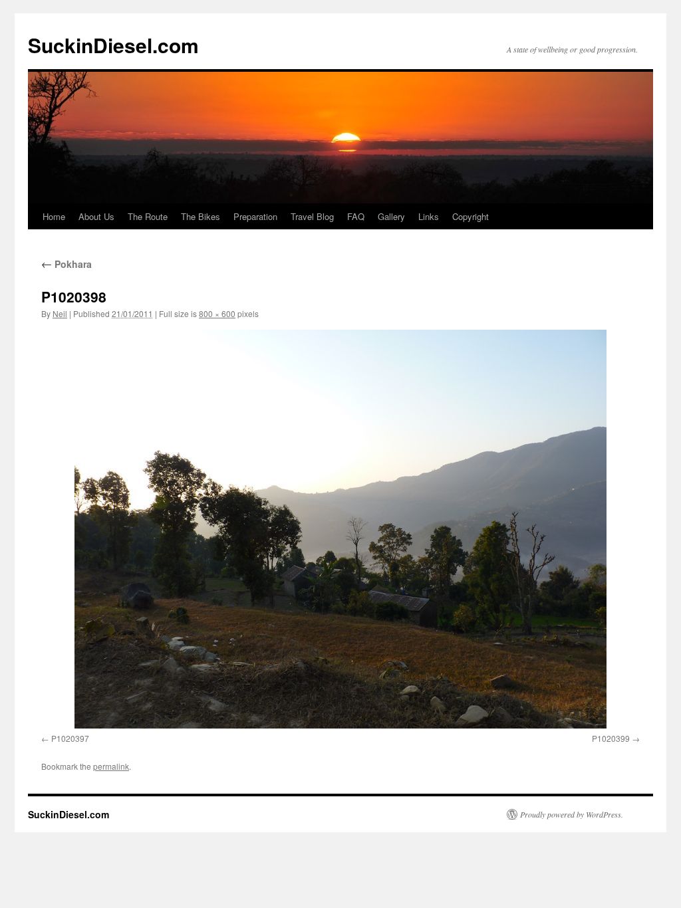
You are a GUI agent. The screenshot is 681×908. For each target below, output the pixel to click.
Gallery (391, 216)
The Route (148, 216)
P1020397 (70, 738)
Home (54, 216)
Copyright (470, 216)
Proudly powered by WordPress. (571, 814)
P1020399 (611, 738)
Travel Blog (312, 216)
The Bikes (200, 216)
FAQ (355, 216)
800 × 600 (217, 313)
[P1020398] (340, 529)
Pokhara (66, 264)
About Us (96, 216)
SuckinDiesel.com (113, 45)
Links (428, 216)
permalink (111, 766)
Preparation (255, 216)
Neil (60, 313)
